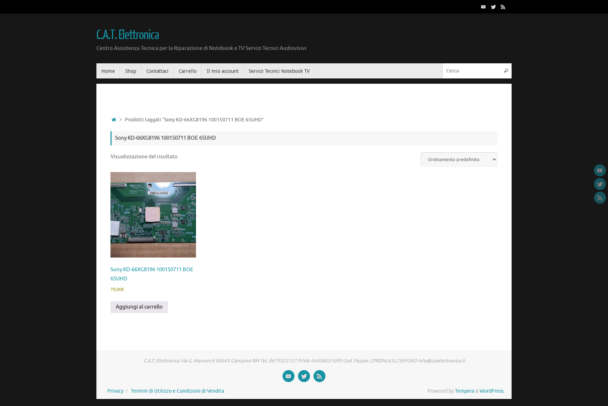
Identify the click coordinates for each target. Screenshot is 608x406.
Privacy (115, 391)
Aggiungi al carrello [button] (139, 307)
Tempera (464, 391)
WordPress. (492, 391)
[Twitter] (493, 7)
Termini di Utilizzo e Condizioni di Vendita (177, 391)
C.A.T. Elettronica (127, 35)
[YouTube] (483, 7)
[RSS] (503, 7)
